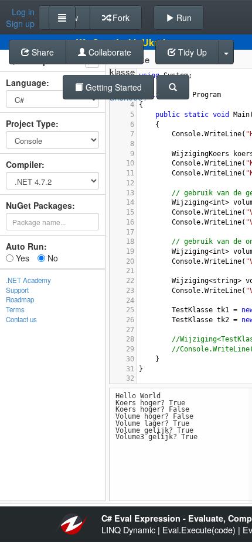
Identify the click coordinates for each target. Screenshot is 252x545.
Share (41, 52)
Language (26, 82)
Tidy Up (191, 52)
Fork (120, 17)
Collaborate (108, 52)
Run (183, 17)
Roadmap (20, 299)
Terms (15, 309)
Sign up (20, 23)
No (51, 258)
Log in (23, 12)
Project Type (31, 123)
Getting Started (112, 87)
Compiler (24, 164)
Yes (21, 258)
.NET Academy (28, 280)
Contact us (21, 319)
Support (17, 290)
